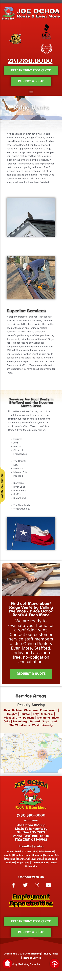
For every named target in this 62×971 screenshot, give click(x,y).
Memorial (47, 714)
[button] (31, 92)
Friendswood (48, 710)
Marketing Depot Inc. (29, 964)
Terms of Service (31, 957)
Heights (12, 714)
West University (42, 725)
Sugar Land (49, 721)
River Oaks (37, 858)
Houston (25, 714)
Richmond (43, 717)
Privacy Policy (50, 953)
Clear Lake (31, 710)
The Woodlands (19, 725)
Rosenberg (20, 721)
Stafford (34, 721)
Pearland (29, 717)
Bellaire (17, 710)
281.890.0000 (30, 61)
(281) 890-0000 (31, 815)
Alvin (6, 710)
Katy (36, 714)
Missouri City (12, 717)
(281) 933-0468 (35, 840)
